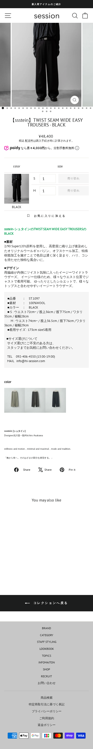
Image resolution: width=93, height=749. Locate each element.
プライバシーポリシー (47, 711)
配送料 (29, 140)
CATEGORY (46, 635)
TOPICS (46, 655)
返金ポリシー (47, 725)
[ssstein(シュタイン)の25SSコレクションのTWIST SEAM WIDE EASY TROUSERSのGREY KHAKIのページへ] (35, 402)
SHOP (46, 669)
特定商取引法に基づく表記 (46, 704)
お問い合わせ (47, 683)
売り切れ (73, 178)
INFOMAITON (46, 662)
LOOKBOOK (46, 649)
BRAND (46, 628)
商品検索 (47, 697)
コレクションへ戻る (50, 603)
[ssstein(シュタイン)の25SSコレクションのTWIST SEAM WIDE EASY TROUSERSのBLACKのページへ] (55, 402)
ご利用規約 (46, 718)
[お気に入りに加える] (30, 516)
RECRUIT (46, 676)
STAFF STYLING (46, 642)
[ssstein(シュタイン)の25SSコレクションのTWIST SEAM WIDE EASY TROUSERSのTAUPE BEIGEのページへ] (14, 402)
